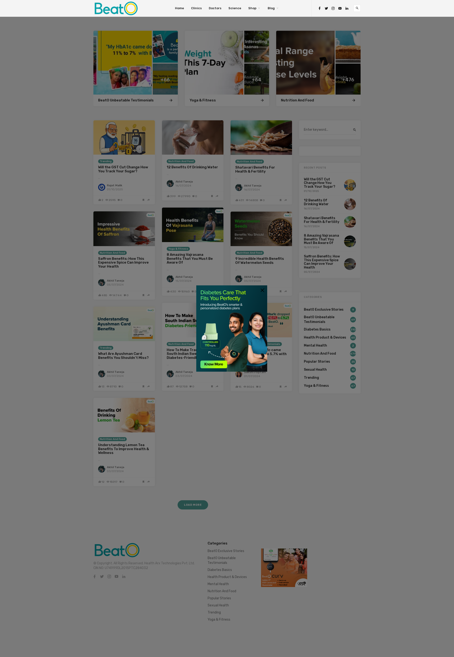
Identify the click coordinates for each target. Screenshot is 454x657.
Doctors (215, 8)
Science (234, 8)
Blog (271, 8)
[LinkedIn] (347, 8)
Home (179, 8)
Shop (252, 8)
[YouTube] (340, 8)
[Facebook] (319, 8)
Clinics (196, 8)
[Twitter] (326, 8)
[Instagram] (333, 8)
